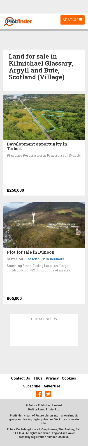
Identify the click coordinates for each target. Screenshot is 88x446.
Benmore (57, 259)
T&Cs (38, 378)
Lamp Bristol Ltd (48, 409)
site (43, 423)
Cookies (69, 378)
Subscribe (31, 386)
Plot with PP (34, 259)
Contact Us (20, 378)
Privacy (52, 378)
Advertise (52, 386)
